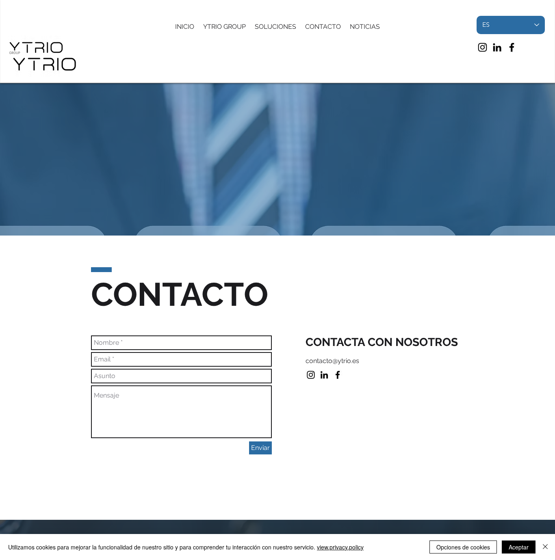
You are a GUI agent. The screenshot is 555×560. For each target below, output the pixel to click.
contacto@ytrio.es (332, 361)
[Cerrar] (545, 547)
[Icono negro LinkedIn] (497, 47)
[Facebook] (512, 47)
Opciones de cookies (463, 547)
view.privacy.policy (340, 547)
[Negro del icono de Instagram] (311, 375)
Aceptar (519, 547)
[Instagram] (482, 47)
